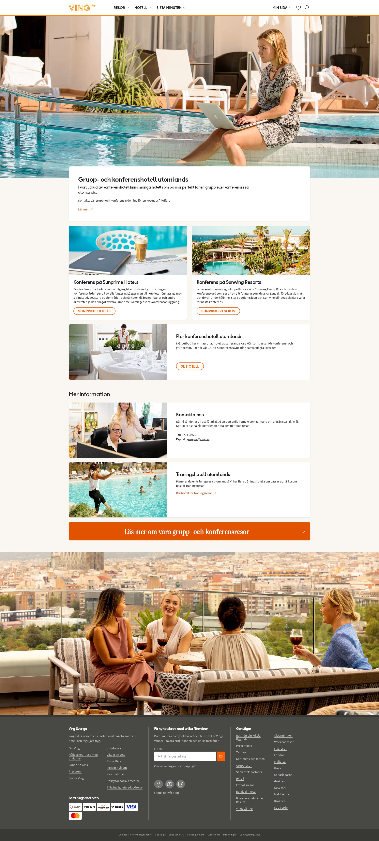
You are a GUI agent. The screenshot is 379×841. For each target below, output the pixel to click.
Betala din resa (246, 791)
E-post (158, 749)
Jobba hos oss (78, 765)
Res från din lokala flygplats (248, 737)
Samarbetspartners (249, 772)
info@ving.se (229, 834)
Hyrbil (240, 778)
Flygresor (280, 748)
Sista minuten (283, 735)
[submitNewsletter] (221, 756)
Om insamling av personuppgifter (176, 766)
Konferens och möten (250, 759)
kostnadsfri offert (158, 200)
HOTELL (140, 7)
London (279, 755)
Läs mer (83, 209)
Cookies (123, 834)
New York (280, 788)
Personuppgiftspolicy (141, 834)
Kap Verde (281, 807)
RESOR (119, 7)
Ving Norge (160, 834)
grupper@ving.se (198, 439)
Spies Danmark (176, 834)
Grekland (280, 781)
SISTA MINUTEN (169, 7)
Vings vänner (244, 808)
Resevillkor (114, 761)
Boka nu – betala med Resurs (250, 800)
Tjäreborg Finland (196, 834)
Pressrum (75, 771)
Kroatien (280, 801)
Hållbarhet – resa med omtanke (83, 756)
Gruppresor (244, 765)
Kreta (277, 768)
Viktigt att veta (116, 755)
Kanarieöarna (283, 775)
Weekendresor (284, 742)
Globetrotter (214, 834)
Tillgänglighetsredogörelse (125, 787)
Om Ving (74, 748)
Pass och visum (117, 768)
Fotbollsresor (245, 785)
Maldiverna (281, 794)
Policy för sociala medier (123, 781)
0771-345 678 (190, 435)
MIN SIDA (279, 7)
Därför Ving (76, 778)
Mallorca (280, 761)
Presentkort (244, 746)
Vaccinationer (116, 774)
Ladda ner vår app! (166, 793)
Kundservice (115, 748)
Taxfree (241, 752)
